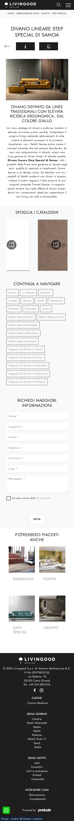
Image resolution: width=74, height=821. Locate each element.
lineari (13, 301)
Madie (37, 727)
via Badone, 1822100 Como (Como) (37, 679)
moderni (46, 293)
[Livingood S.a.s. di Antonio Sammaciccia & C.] (37, 660)
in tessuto (28, 293)
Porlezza (14, 309)
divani (12, 293)
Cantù (40, 301)
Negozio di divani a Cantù (25, 349)
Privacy (5, 818)
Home (11, 13)
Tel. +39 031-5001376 (37, 685)
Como (46, 309)
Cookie (14, 818)
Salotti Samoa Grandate (23, 325)
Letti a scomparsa (37, 771)
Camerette (37, 779)
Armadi (37, 775)
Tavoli (37, 743)
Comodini (37, 767)
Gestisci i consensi (32, 818)
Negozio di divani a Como (26, 357)
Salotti (45, 13)
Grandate (30, 309)
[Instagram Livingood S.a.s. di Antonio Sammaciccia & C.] (40, 690)
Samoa (27, 301)
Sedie (37, 747)
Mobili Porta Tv (37, 739)
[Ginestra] (8, 46)
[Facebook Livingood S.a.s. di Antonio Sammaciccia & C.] (34, 690)
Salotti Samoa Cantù (21, 317)
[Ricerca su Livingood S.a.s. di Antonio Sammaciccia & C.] (58, 5)
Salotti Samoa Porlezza (22, 341)
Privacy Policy (43, 498)
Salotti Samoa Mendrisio (23, 333)
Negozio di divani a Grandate (28, 365)
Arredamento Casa (27, 13)
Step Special (59, 13)
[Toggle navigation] (68, 5)
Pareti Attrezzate (37, 723)
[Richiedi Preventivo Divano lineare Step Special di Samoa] (25, 46)
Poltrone (37, 735)
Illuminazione (37, 795)
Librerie (37, 719)
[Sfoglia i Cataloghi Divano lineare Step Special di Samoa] (48, 46)
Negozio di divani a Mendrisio (28, 374)
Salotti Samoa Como (51, 317)
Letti (37, 763)
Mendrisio (56, 301)
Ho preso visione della (31, 498)
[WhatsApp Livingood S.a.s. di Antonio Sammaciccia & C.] (6, 810)
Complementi (38, 799)
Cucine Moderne (37, 703)
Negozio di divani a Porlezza (27, 382)
